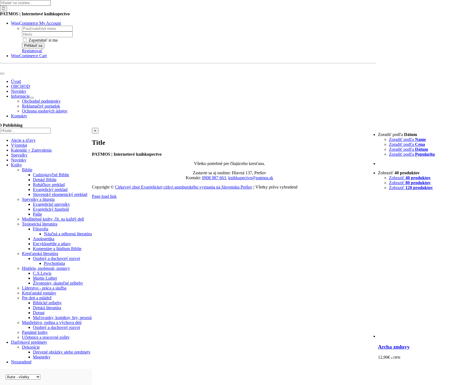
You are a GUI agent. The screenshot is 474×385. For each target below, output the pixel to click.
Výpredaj (19, 145)
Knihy (16, 165)
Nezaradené (21, 362)
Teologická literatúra (39, 224)
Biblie (27, 169)
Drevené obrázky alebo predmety (62, 352)
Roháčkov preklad (49, 184)
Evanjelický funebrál (51, 209)
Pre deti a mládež (37, 298)
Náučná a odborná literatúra (68, 233)
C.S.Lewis (42, 273)
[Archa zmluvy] (426, 336)
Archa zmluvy (394, 347)
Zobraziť (410, 177)
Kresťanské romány (39, 293)
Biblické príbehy (47, 302)
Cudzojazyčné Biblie (51, 174)
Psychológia (54, 263)
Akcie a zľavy (23, 140)
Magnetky (41, 357)
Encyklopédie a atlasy (52, 243)
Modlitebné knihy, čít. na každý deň (53, 219)
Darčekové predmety (29, 342)
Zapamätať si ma (42, 40)
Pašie (37, 214)
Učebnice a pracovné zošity (46, 337)
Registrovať (32, 50)
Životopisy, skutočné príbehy (58, 283)
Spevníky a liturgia (38, 199)
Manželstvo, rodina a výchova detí (51, 322)
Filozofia (40, 229)
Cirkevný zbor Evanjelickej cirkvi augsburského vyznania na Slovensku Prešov (183, 187)
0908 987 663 (214, 177)
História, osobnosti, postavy (46, 268)
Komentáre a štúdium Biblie (57, 248)
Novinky (18, 160)
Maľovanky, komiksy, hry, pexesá (62, 317)
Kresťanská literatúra (40, 253)
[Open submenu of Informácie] (32, 98)
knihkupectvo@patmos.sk (250, 177)
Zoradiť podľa (407, 139)
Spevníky (19, 155)
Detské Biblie (45, 179)
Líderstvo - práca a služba (44, 288)
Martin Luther (45, 278)
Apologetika (43, 238)
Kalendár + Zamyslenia (31, 150)
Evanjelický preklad (50, 189)
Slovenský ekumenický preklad (60, 194)
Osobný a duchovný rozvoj (56, 258)
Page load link (104, 196)
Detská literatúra (47, 307)
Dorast (38, 312)
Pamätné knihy (35, 332)
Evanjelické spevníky (51, 204)
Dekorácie (31, 347)
